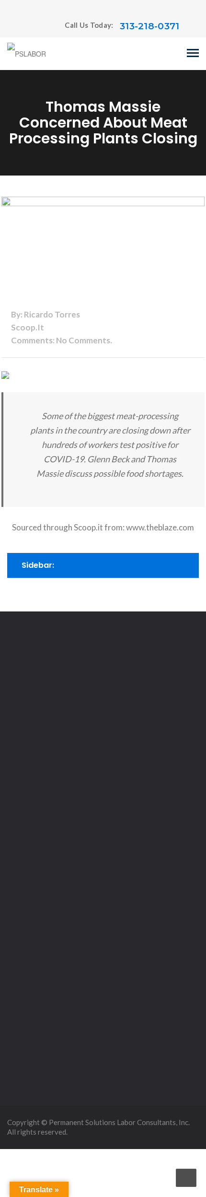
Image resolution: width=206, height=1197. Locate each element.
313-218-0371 (150, 26)
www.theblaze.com (160, 527)
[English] (11, 26)
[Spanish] (30, 26)
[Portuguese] (21, 26)
